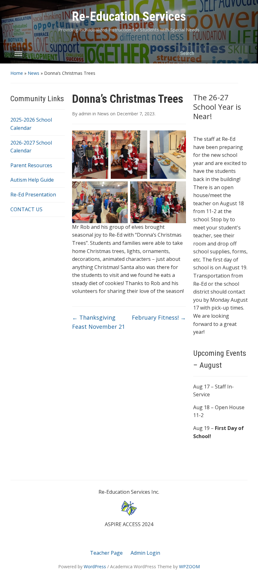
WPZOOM (189, 566)
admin (85, 114)
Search (239, 53)
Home (16, 73)
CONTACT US (26, 209)
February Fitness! (159, 317)
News (33, 73)
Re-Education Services (129, 16)
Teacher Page (106, 552)
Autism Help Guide (32, 179)
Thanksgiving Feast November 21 (98, 322)
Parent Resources (31, 165)
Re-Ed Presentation (33, 194)
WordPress (95, 566)
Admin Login (145, 552)
